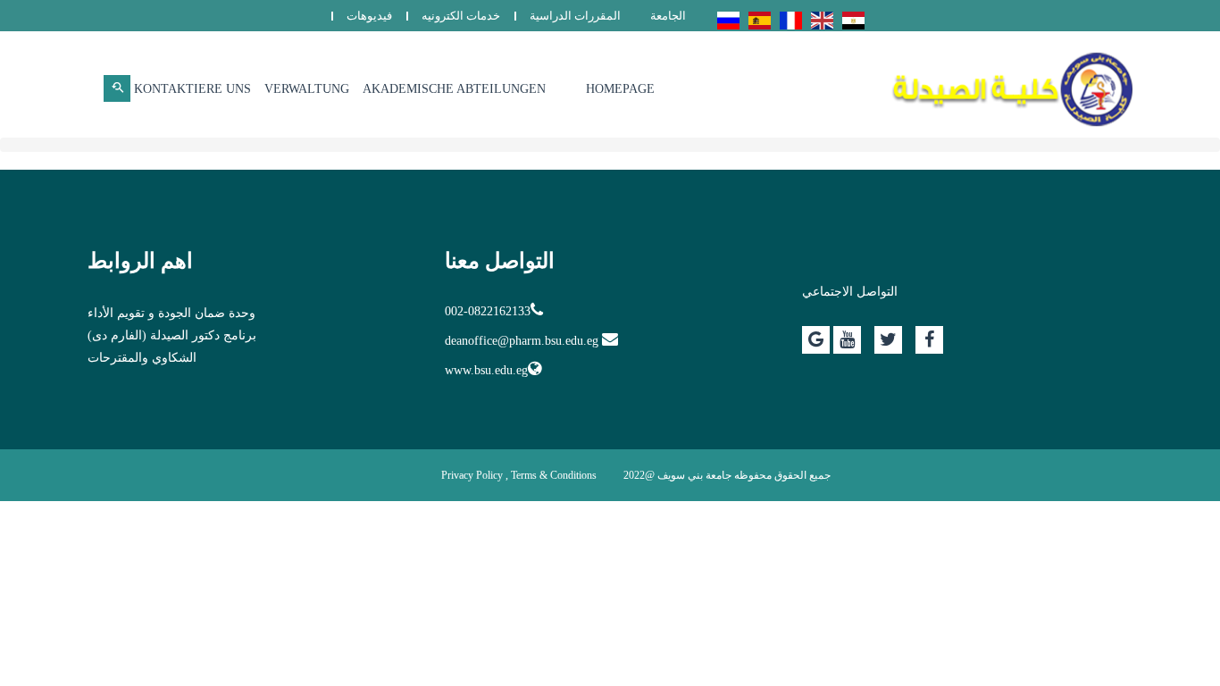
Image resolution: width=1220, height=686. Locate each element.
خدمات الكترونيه (461, 15)
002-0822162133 (488, 311)
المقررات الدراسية (575, 15)
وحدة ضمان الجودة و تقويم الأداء (171, 313)
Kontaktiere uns (192, 89)
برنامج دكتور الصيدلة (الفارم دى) (172, 335)
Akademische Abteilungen (454, 89)
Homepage (620, 89)
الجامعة (668, 15)
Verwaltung (306, 89)
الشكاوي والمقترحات (142, 357)
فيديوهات (369, 15)
